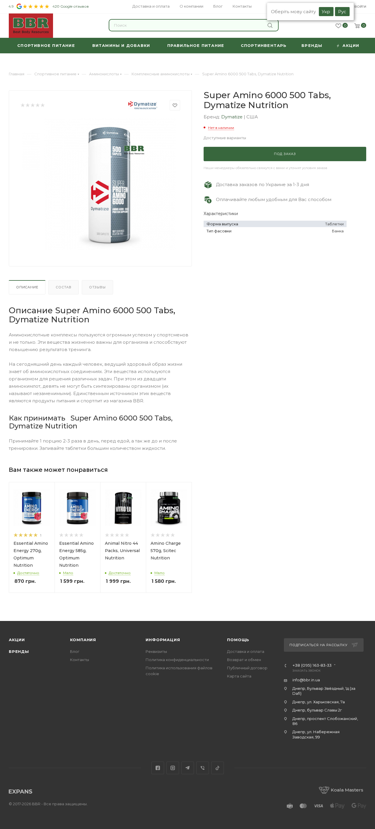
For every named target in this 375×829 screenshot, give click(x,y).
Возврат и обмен (244, 659)
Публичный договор (247, 667)
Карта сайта (239, 676)
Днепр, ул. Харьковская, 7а (318, 701)
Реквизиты (156, 651)
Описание (27, 287)
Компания (83, 639)
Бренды (19, 651)
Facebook (157, 768)
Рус (342, 11)
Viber (202, 768)
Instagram (172, 768)
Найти (271, 25)
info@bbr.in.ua (306, 680)
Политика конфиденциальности (177, 659)
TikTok (217, 768)
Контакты (79, 659)
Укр (326, 11)
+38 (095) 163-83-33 (312, 665)
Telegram (187, 768)
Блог (74, 651)
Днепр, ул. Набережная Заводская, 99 (316, 734)
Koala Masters (347, 790)
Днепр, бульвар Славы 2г (317, 710)
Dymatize (232, 117)
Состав (63, 287)
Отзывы (97, 287)
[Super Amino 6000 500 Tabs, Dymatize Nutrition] (110, 184)
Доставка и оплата (245, 651)
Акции (17, 639)
